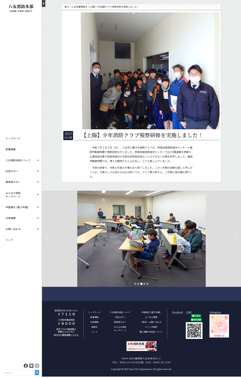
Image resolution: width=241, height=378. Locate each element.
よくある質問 (151, 317)
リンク (9, 240)
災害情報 (11, 218)
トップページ (13, 138)
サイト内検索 (151, 326)
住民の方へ (12, 171)
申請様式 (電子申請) (17, 207)
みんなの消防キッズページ (120, 328)
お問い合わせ (13, 229)
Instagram (215, 312)
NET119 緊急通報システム (66, 334)
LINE (189, 312)
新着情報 (11, 149)
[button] (21, 160)
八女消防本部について (18, 160)
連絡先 (94, 326)
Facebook (177, 312)
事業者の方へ (13, 182)
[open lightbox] (219, 326)
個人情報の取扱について (150, 331)
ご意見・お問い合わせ (151, 322)
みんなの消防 (14, 194)
